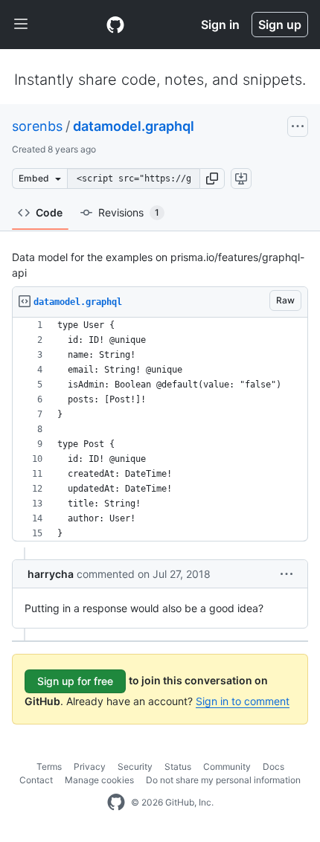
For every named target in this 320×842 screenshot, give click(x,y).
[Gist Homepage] (115, 24)
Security (135, 766)
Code (49, 212)
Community (227, 766)
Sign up (279, 24)
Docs (273, 766)
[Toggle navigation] (21, 24)
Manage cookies (99, 779)
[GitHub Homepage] (116, 802)
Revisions (128, 212)
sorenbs (37, 126)
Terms (49, 766)
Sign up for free (75, 681)
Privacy (90, 766)
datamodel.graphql (133, 126)
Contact (36, 779)
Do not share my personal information (223, 779)
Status (177, 766)
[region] (160, 429)
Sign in (220, 24)
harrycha (51, 574)
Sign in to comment (242, 701)
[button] (212, 178)
